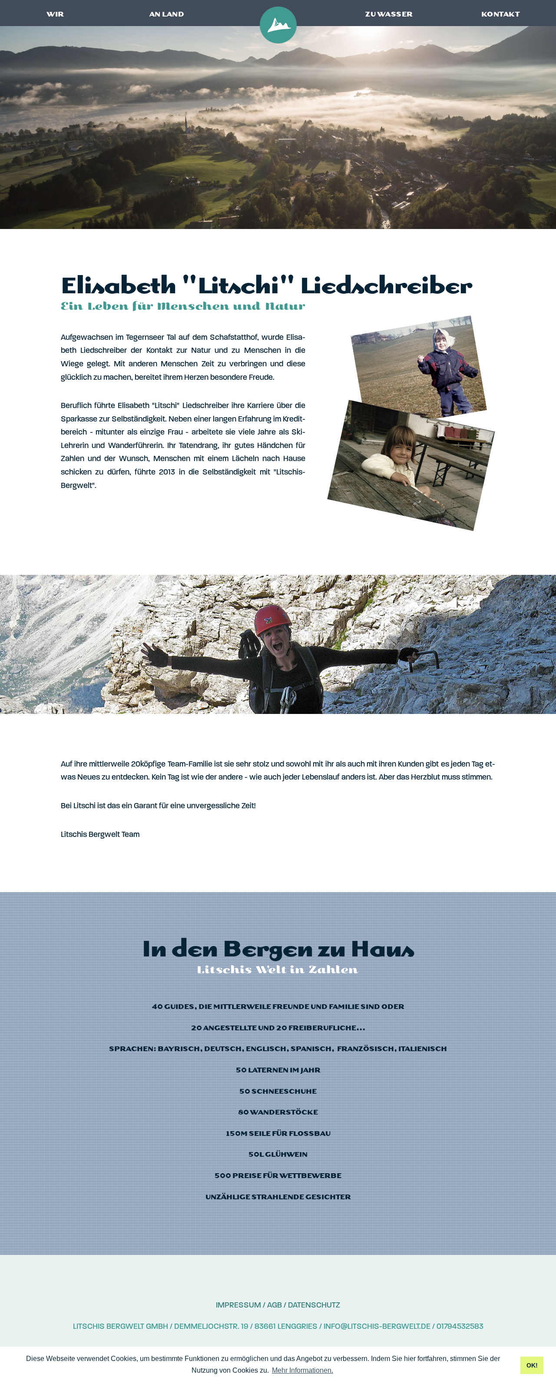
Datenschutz (314, 1305)
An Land (167, 14)
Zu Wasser (389, 14)
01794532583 (460, 1326)
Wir (55, 14)
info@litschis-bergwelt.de (377, 1326)
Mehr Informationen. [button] (302, 1370)
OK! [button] (532, 1365)
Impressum (238, 1305)
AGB (274, 1305)
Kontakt (500, 14)
